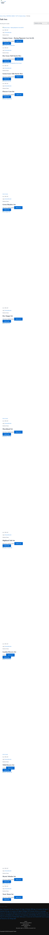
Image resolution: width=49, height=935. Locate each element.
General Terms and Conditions (26, 922)
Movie (20, 915)
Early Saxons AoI (20, 913)
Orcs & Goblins (44, 915)
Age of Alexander (5, 909)
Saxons (24, 916)
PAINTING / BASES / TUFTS (13, 16)
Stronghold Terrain (6, 4)
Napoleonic (27, 915)
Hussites (34, 913)
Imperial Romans (43, 913)
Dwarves (11, 913)
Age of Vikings (24, 911)
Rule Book (18, 916)
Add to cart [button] (18, 41)
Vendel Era (5, 918)
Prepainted (10, 916)
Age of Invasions (12, 911)
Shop (4, 16)
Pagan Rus (3, 916)
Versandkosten (8, 32)
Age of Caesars (17, 909)
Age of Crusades (38, 909)
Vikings (13, 918)
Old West (35, 915)
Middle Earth (12, 915)
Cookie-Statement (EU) (25, 925)
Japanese (3, 915)
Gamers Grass (22, 16)
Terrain (38, 916)
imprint (25, 921)
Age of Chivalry (27, 909)
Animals (33, 911)
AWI (38, 911)
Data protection (26, 924)
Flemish (28, 913)
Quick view (6, 43)
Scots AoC (31, 916)
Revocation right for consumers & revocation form (26, 928)
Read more (19, 76)
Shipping (25, 926)
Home (1, 16)
